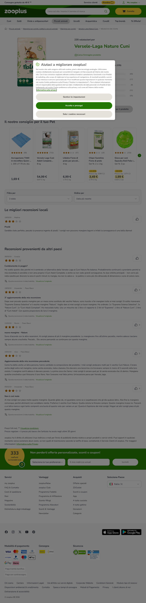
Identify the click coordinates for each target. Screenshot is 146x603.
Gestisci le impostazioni (74, 97)
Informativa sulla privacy (46, 90)
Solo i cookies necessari (74, 114)
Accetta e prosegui (74, 105)
